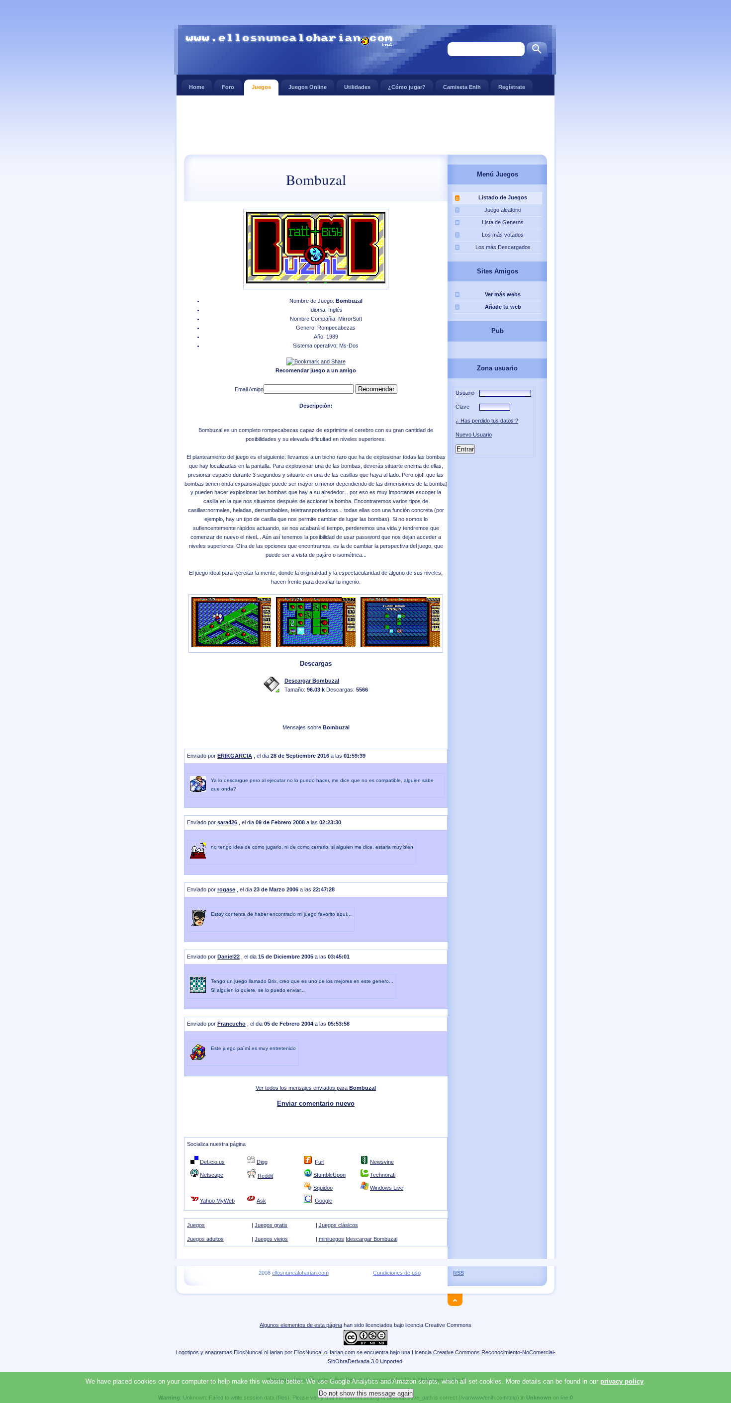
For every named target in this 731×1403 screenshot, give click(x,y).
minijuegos (331, 1239)
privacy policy (621, 1381)
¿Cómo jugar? (407, 87)
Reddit (265, 1176)
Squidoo (323, 1188)
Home (196, 87)
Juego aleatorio (502, 210)
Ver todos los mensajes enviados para (316, 1088)
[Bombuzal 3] (400, 645)
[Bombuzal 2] (316, 645)
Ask (261, 1201)
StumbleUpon (329, 1175)
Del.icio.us (212, 1162)
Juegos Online (307, 87)
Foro (228, 87)
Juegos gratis (271, 1225)
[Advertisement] (365, 124)
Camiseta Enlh (462, 87)
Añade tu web (503, 307)
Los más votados (503, 235)
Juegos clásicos (338, 1225)
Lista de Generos (503, 222)
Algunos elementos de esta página (301, 1325)
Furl (319, 1162)
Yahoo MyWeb (217, 1201)
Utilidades (357, 87)
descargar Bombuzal (372, 1239)
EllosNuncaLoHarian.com (324, 1352)
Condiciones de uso (397, 1273)
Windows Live (386, 1188)
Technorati (382, 1175)
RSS (458, 1273)
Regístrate (511, 87)
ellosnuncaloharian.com (300, 1273)
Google (323, 1201)
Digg (262, 1162)
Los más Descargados (503, 247)
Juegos (261, 87)
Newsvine (382, 1162)
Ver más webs (503, 294)
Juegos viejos (271, 1239)
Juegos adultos (205, 1239)
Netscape (211, 1175)
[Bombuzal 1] (231, 645)
